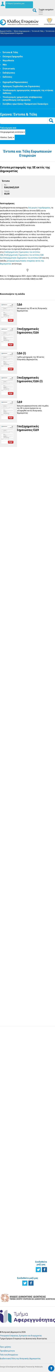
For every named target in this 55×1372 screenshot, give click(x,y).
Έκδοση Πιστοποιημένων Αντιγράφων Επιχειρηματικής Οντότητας (27, 1153)
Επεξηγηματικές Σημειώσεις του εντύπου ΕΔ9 (22, 258)
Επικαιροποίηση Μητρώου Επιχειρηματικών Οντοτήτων (27, 1122)
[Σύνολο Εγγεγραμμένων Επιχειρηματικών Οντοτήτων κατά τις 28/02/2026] (26, 937)
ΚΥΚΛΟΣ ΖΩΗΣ (6, 1108)
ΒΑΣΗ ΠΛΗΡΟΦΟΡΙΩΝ (43, 1108)
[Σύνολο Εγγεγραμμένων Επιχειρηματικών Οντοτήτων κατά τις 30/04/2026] (26, 746)
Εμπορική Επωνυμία (7, 1179)
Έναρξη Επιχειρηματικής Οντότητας (10, 1126)
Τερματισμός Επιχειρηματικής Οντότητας (10, 1141)
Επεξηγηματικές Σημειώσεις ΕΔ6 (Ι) (30, 379)
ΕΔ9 (19, 402)
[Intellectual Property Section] (27, 1302)
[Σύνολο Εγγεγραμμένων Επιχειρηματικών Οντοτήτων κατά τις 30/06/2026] (26, 563)
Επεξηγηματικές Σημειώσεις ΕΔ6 (28, 330)
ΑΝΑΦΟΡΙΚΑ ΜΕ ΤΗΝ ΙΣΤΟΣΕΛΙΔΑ (41, 1250)
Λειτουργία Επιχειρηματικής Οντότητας (10, 1133)
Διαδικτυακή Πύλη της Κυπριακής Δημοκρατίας (20, 1358)
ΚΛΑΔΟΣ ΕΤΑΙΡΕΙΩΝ (40, 1200)
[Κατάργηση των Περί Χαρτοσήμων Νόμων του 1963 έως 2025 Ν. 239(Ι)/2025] (10, 985)
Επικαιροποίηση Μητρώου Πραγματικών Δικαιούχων (27, 1131)
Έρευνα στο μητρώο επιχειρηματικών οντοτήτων (10, 1117)
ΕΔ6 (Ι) (21, 353)
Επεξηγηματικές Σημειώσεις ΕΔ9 (28, 428)
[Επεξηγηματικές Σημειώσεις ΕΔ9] (7, 443)
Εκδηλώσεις (9, 72)
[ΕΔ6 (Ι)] (7, 370)
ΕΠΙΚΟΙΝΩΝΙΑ (41, 1210)
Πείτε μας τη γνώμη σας (27, 1092)
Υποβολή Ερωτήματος (27, 1038)
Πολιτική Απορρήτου (9, 1355)
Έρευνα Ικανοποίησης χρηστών (27, 1074)
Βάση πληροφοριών (22, 31)
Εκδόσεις (7, 77)
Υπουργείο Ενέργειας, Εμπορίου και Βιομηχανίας (21, 1336)
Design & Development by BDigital (12, 1367)
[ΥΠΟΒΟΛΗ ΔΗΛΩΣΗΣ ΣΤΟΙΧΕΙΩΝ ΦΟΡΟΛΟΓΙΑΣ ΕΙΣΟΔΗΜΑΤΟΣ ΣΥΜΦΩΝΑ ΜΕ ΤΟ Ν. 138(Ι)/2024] (10, 612)
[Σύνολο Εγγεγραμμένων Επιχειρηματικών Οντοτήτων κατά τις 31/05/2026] (26, 685)
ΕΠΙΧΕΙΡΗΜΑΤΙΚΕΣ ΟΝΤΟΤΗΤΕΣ (11, 1152)
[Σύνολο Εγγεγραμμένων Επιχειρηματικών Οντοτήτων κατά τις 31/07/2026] (26, 502)
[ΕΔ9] (7, 418)
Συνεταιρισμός (9, 1175)
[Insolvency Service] (27, 1322)
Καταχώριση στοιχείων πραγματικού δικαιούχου (25, 1212)
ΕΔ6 (19, 304)
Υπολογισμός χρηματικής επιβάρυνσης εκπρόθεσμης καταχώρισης (22, 98)
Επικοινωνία (41, 1214)
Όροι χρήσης (5, 1347)
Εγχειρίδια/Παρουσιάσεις (15, 82)
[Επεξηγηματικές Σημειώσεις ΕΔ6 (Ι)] (7, 394)
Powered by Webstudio (34, 1367)
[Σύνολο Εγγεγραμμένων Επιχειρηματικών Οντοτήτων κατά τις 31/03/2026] (26, 875)
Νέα (5, 64)
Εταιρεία (7, 1171)
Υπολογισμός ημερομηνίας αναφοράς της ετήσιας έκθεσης (42, 1165)
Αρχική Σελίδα (6, 31)
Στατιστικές (9, 68)
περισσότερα (21, 529)
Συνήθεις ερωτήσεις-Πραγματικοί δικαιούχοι (25, 104)
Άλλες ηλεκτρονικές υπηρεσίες (26, 1204)
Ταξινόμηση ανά (8, 128)
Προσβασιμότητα (7, 1351)
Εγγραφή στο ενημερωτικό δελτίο (27, 1056)
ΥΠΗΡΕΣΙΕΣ (24, 1107)
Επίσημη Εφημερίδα (13, 56)
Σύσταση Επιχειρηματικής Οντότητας (27, 1113)
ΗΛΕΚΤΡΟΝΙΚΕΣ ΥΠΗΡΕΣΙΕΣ (26, 1177)
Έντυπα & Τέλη (38, 31)
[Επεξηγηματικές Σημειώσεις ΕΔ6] (7, 345)
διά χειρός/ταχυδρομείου (39, 208)
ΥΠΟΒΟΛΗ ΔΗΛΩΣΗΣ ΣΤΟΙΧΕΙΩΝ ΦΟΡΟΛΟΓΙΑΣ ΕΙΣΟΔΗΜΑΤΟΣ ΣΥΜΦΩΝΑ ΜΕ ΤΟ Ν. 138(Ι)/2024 (27, 623)
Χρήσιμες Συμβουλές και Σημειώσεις (21, 86)
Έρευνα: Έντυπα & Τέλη (18, 114)
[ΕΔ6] (7, 321)
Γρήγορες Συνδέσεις (40, 1147)
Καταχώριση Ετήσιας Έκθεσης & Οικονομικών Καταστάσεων (26, 1142)
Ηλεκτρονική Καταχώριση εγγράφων (25, 1196)
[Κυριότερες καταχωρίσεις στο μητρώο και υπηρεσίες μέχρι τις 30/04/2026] (26, 808)
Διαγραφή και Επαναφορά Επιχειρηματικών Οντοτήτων (27, 1164)
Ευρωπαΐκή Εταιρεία (8, 1184)
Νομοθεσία (8, 60)
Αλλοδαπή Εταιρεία (7, 1189)
